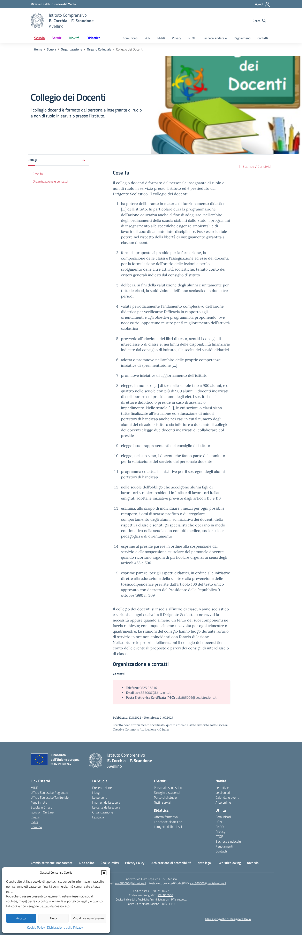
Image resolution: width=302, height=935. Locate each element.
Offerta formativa (166, 816)
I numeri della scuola (106, 802)
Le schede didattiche (168, 821)
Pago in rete (39, 802)
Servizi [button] (57, 38)
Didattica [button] (93, 38)
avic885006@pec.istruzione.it (196, 697)
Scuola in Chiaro (41, 807)
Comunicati (130, 38)
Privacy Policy (134, 862)
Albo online (223, 802)
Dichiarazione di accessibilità (171, 862)
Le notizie (222, 787)
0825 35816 (148, 687)
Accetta (21, 918)
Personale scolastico (168, 787)
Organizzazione (102, 812)
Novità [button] (74, 38)
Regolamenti (242, 38)
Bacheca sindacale (215, 38)
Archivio (252, 862)
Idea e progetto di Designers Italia (228, 919)
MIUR (34, 787)
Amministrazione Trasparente (52, 862)
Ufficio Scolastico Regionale (49, 792)
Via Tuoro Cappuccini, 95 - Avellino (156, 879)
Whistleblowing (230, 862)
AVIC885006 (165, 895)
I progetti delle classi (168, 826)
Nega (53, 918)
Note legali (204, 862)
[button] (104, 873)
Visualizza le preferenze (88, 918)
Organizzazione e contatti (50, 181)
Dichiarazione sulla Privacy (65, 927)
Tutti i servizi (162, 802)
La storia (98, 817)
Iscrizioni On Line (42, 812)
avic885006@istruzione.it (153, 692)
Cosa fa (38, 173)
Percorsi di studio (165, 797)
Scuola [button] (39, 38)
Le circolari (223, 792)
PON (147, 38)
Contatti (262, 38)
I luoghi (97, 792)
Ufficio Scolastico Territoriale (50, 797)
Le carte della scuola (106, 807)
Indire (34, 822)
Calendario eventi (227, 797)
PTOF (192, 38)
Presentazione (102, 787)
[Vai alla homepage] (37, 20)
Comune (36, 827)
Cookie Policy (36, 927)
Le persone (99, 797)
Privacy (176, 38)
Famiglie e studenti (167, 792)
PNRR (161, 38)
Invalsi (35, 817)
